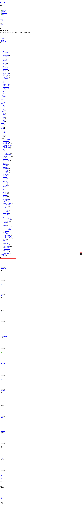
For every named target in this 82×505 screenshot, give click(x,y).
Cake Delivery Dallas (5, 180)
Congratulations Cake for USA (8, 223)
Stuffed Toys (4, 163)
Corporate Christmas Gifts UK (6, 142)
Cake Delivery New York (5, 185)
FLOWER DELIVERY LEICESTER (6, 146)
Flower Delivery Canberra (5, 69)
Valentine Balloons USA (3, 254)
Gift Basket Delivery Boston (5, 206)
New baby (5, 232)
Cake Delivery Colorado (5, 179)
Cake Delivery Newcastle (5, 62)
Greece (2, 99)
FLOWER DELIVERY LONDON (6, 147)
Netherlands (2, 123)
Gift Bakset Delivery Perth (5, 78)
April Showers (3, 363)
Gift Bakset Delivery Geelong (6, 77)
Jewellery (2, 111)
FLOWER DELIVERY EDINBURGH (7, 145)
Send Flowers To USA (2, 35)
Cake (3, 57)
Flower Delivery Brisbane (5, 68)
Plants (3, 82)
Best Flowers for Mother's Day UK (6, 139)
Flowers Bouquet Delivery (54, 35)
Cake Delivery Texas (44, 35)
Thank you (5, 234)
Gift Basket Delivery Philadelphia (6, 214)
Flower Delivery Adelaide (5, 67)
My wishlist (1, 19)
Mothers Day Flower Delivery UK (6, 160)
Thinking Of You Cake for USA (8, 238)
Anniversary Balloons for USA (8, 218)
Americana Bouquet (4, 336)
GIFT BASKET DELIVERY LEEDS (6, 153)
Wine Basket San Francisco (6, 253)
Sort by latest (2, 40)
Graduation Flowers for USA (8, 229)
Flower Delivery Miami (5, 196)
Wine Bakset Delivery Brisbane (6, 85)
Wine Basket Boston (6, 243)
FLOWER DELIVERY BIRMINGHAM (7, 143)
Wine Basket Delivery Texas (7, 249)
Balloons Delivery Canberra (5, 53)
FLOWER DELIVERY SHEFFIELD (6, 148)
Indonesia (2, 103)
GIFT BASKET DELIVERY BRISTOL (7, 152)
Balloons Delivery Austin (5, 171)
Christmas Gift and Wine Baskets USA (8, 203)
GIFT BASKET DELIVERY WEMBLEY (7, 156)
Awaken (2, 417)
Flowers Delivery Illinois (14, 35)
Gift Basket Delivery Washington (6, 216)
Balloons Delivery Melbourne (6, 55)
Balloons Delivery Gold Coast (6, 54)
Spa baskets (4, 120)
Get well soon (5, 225)
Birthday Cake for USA (7, 221)
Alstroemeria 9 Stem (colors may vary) (6, 322)
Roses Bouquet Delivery (59, 35)
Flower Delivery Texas (5, 200)
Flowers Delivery (49, 35)
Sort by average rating (3, 39)
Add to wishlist (3, 294)
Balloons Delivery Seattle (5, 175)
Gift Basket (4, 150)
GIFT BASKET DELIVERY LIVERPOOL (7, 154)
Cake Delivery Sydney (5, 63)
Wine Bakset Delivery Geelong (6, 86)
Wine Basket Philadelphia (6, 252)
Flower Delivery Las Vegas (5, 195)
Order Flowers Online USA (8, 35)
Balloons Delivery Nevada (5, 174)
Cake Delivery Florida (5, 181)
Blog (1, 497)
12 (1, 478)
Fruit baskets (4, 74)
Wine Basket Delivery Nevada (7, 247)
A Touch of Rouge (3, 295)
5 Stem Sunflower (3, 268)
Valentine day (5, 239)
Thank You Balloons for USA (8, 235)
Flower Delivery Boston (5, 190)
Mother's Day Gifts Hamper (5, 159)
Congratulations (5, 222)
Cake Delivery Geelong (5, 60)
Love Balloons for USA (7, 230)
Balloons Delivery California (5, 172)
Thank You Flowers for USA (8, 236)
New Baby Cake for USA (7, 233)
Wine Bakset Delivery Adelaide (6, 84)
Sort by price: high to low (3, 41)
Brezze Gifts (2, 2)
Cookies (3, 66)
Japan (1, 107)
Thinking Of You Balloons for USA (8, 237)
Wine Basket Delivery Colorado (7, 246)
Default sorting (2, 38)
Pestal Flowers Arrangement (72, 35)
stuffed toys (4, 132)
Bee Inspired (3, 444)
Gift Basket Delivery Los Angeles (6, 211)
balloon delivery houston (5, 166)
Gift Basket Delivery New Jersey (6, 213)
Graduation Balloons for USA (8, 228)
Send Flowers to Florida (33, 35)
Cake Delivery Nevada (5, 184)
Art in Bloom (3, 390)
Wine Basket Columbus (6, 244)
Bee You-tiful (3, 458)
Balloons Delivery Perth (5, 56)
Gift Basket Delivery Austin (5, 205)
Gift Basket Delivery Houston (6, 210)
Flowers (3, 92)
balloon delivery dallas (5, 165)
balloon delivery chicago (5, 164)
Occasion (3, 217)
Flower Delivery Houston (5, 194)
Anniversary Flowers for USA (8, 219)
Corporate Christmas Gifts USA (8, 204)
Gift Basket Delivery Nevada (5, 212)
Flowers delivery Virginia (20, 35)
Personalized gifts (4, 240)
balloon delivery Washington (5, 170)
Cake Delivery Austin (5, 177)
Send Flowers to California (39, 35)
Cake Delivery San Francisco (5, 186)
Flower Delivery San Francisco (6, 199)
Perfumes (3, 81)
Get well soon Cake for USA (8, 226)
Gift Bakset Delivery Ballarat (5, 75)
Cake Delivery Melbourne (5, 61)
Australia (2, 50)
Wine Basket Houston (6, 250)
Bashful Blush (3, 431)
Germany (2, 95)
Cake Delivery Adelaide (5, 58)
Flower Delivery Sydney (5, 72)
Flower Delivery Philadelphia (6, 198)
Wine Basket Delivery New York (7, 248)
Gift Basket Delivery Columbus (6, 208)
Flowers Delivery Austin (5, 201)
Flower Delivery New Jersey (5, 197)
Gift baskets (4, 80)
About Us (2, 496)
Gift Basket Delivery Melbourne (6, 79)
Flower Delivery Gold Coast (5, 70)
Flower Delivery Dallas (5, 193)
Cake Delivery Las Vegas (5, 182)
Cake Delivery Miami (5, 183)
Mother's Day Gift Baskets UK (6, 158)
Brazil (1, 90)
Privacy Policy (2, 498)
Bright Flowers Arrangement (66, 35)
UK (1, 138)
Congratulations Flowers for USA (8, 224)
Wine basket (4, 121)
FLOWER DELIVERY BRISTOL (6, 144)
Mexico (2, 116)
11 (1, 477)
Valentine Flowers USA (3, 255)
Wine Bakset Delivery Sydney (6, 89)
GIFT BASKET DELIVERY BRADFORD (7, 151)
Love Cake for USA (7, 231)
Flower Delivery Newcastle (5, 71)
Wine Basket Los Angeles (6, 251)
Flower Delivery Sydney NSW (6, 73)
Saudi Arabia (2, 128)
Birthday (5, 220)
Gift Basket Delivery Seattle (5, 215)
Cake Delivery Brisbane (5, 59)
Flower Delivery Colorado (5, 192)
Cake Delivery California (5, 178)
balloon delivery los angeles (5, 167)
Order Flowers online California (26, 35)
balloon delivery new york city (6, 168)
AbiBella (2, 309)
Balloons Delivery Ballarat (5, 52)
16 (1, 43)
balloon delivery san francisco (6, 169)
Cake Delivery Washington (5, 188)
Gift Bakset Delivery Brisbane (6, 76)
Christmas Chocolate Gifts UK (6, 141)
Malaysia (2, 112)
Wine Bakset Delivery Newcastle (6, 88)
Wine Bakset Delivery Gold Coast (6, 87)
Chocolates (4, 64)
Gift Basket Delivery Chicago (6, 207)
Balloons (3, 51)
